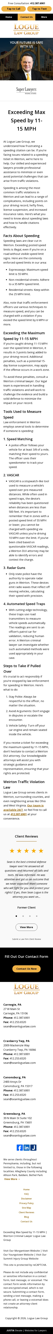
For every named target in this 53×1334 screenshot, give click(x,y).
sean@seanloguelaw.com (19, 1026)
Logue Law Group (37, 1318)
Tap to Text (39, 8)
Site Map (26, 1207)
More (44, 17)
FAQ (26, 1193)
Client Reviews (26, 1212)
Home (9, 17)
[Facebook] (20, 1148)
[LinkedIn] (27, 1148)
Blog (26, 1216)
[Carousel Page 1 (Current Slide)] (16, 916)
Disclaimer (26, 1198)
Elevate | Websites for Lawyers (27, 1330)
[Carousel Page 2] (23, 916)
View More (26, 927)
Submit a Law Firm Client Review (26, 939)
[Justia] (33, 1148)
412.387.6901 (22, 1018)
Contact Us (27, 17)
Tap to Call (13, 8)
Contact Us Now (26, 968)
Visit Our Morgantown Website (21, 1250)
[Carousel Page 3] (29, 916)
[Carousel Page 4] (36, 916)
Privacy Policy (26, 1203)
